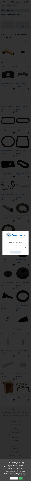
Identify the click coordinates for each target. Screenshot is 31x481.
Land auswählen (15, 252)
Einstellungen (14, 478)
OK (21, 478)
